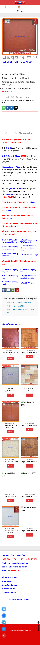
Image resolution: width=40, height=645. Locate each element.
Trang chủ (5, 57)
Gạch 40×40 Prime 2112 (10, 462)
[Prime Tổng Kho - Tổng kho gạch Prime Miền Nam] (19, 7)
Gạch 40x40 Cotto (18, 59)
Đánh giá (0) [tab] (6, 120)
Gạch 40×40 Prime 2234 (29, 352)
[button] (4, 7)
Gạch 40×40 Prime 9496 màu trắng (10, 532)
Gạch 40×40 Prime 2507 (10, 496)
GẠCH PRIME (15, 57)
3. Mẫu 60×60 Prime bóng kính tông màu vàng (10, 248)
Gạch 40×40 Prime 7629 (29, 425)
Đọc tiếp (10, 358)
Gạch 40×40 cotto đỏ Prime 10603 (10, 426)
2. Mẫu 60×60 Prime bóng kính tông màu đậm (28, 241)
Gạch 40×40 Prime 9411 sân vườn (19, 302)
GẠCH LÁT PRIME (26, 57)
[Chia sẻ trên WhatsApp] (4, 108)
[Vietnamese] (23, 2)
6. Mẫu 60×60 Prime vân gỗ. (29, 255)
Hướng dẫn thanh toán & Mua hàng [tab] (15, 126)
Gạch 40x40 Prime (24, 97)
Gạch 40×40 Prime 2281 (29, 462)
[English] (16, 2)
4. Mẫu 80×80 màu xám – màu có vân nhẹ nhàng (28, 277)
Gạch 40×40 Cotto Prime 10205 (10, 353)
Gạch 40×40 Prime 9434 (15, 306)
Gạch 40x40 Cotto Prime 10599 (15, 100)
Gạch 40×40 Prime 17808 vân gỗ (29, 390)
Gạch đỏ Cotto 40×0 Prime (11, 156)
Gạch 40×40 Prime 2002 (29, 496)
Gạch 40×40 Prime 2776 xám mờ (10, 390)
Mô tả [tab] (4, 114)
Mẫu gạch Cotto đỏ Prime (11, 167)
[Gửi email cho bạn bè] (16, 108)
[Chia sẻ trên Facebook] (8, 108)
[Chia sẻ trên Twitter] (12, 108)
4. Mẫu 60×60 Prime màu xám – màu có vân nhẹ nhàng (28, 248)
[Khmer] (20, 2)
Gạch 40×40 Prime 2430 (29, 531)
